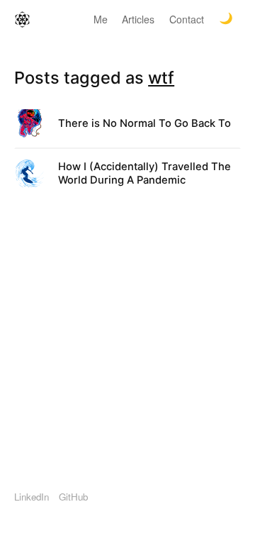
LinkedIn (31, 496)
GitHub (73, 496)
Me (101, 19)
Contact (186, 19)
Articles (138, 19)
